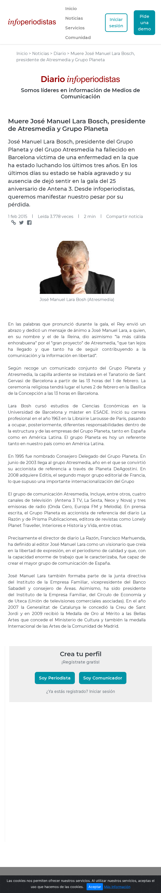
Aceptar (94, 887)
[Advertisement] (40, 778)
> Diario (58, 53)
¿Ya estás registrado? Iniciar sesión (80, 691)
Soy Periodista (55, 678)
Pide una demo (144, 22)
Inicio (71, 8)
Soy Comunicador (102, 678)
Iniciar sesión (116, 22)
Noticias (74, 18)
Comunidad (78, 37)
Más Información (117, 887)
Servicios (75, 27)
